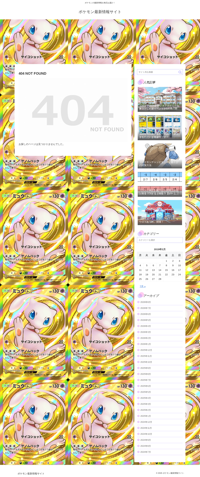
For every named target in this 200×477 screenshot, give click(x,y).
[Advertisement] (100, 42)
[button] (180, 72)
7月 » (143, 286)
